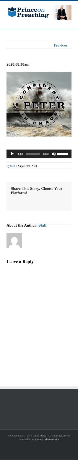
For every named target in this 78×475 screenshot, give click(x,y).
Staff (12, 165)
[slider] (63, 153)
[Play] (12, 154)
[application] (39, 154)
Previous (61, 45)
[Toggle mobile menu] (70, 22)
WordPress (37, 439)
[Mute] (54, 154)
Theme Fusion (52, 439)
